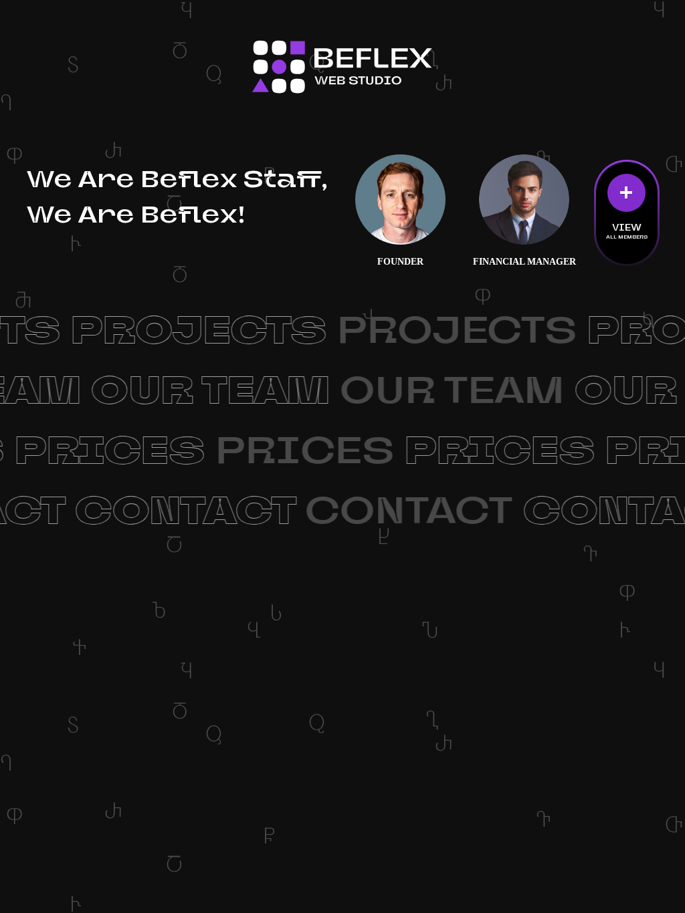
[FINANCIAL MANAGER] (524, 199)
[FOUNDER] (400, 199)
